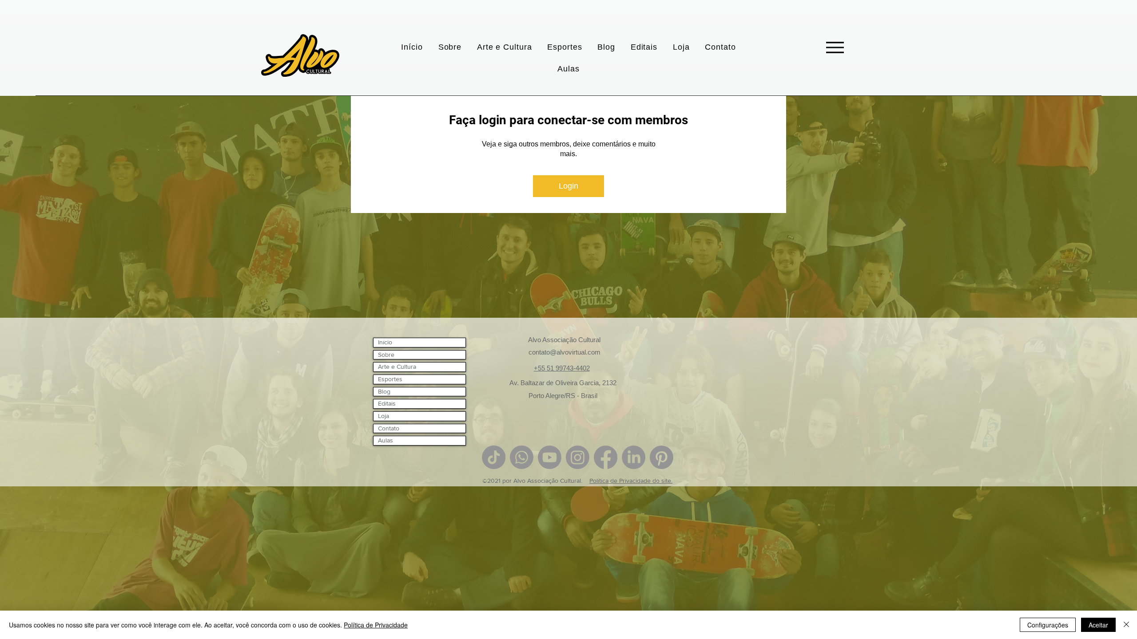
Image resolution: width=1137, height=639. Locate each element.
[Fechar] (1126, 625)
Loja (383, 415)
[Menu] (834, 47)
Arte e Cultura (397, 366)
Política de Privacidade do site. (630, 480)
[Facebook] (605, 457)
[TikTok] (493, 457)
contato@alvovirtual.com (564, 352)
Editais (387, 403)
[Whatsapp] (521, 457)
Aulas (385, 440)
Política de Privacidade (376, 624)
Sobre (386, 354)
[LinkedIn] (633, 457)
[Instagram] (577, 457)
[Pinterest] (661, 457)
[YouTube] (549, 457)
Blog (384, 391)
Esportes (390, 379)
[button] (504, 47)
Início (385, 342)
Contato (388, 428)
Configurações (1047, 624)
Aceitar (1098, 624)
